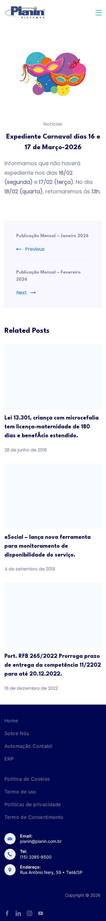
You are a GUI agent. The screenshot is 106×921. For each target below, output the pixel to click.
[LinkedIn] (18, 913)
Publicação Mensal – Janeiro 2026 (52, 236)
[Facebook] (7, 913)
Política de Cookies (27, 779)
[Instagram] (29, 913)
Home (11, 721)
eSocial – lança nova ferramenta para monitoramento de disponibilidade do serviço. (47, 546)
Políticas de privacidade (32, 804)
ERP (9, 759)
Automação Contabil (28, 746)
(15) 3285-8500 (36, 856)
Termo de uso (20, 792)
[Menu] (99, 13)
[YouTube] (40, 913)
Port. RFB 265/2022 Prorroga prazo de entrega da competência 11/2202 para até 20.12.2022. (52, 665)
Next (21, 292)
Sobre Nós (16, 733)
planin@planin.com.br (41, 841)
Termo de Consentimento (34, 817)
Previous (34, 249)
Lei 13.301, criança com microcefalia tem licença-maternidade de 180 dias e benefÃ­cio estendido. (51, 426)
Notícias (53, 124)
